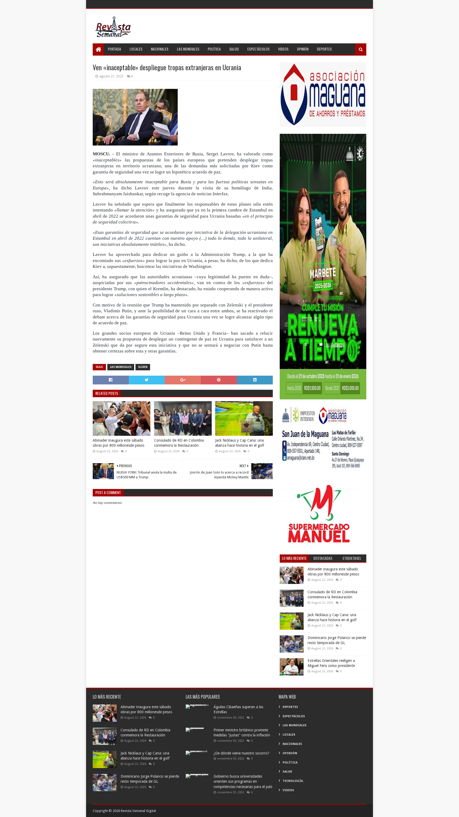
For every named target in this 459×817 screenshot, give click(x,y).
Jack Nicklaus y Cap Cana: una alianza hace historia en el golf (239, 443)
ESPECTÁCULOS (258, 49)
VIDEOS (283, 49)
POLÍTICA (214, 49)
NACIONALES (159, 49)
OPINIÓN (302, 49)
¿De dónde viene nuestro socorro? (241, 753)
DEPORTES (324, 49)
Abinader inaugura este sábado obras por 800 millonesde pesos (118, 443)
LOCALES (136, 49)
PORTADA (114, 49)
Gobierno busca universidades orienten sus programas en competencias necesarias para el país (243, 781)
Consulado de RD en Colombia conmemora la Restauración (179, 443)
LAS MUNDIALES (188, 49)
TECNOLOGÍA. (293, 781)
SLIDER (142, 367)
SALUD (234, 49)
